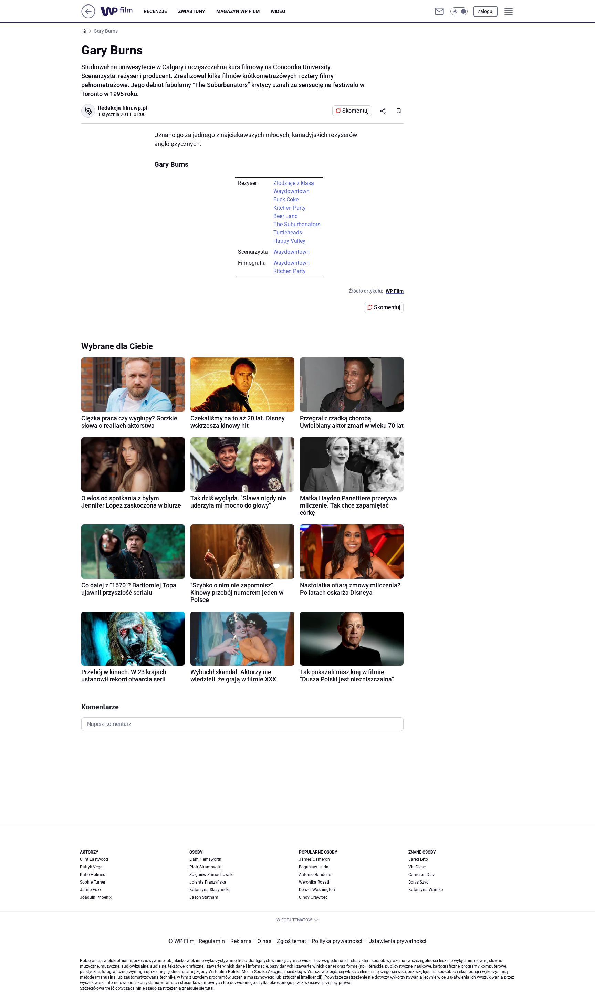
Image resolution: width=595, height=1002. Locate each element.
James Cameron (314, 859)
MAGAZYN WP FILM (238, 11)
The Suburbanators (296, 224)
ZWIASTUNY (191, 11)
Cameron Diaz (421, 874)
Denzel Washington (317, 889)
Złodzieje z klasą (293, 183)
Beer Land (285, 216)
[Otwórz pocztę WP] (439, 11)
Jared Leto (418, 859)
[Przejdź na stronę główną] (88, 16)
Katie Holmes (92, 874)
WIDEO (278, 11)
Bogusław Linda (313, 867)
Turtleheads (287, 232)
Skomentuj (355, 110)
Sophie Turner (92, 882)
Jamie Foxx (91, 889)
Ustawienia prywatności (396, 941)
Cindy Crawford (313, 897)
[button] (459, 11)
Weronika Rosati (314, 882)
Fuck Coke (286, 199)
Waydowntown (291, 191)
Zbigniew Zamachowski (211, 874)
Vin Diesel (417, 867)
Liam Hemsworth (205, 859)
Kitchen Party (289, 208)
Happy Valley (289, 241)
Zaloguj (485, 11)
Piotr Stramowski (205, 867)
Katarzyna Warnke (425, 889)
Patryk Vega (91, 867)
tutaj (209, 988)
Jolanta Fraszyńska (207, 882)
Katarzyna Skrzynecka (210, 889)
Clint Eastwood (94, 859)
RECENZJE (155, 11)
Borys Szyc (418, 882)
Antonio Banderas (315, 874)
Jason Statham (203, 897)
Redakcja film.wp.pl (122, 108)
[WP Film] (122, 11)
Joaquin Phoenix (96, 897)
